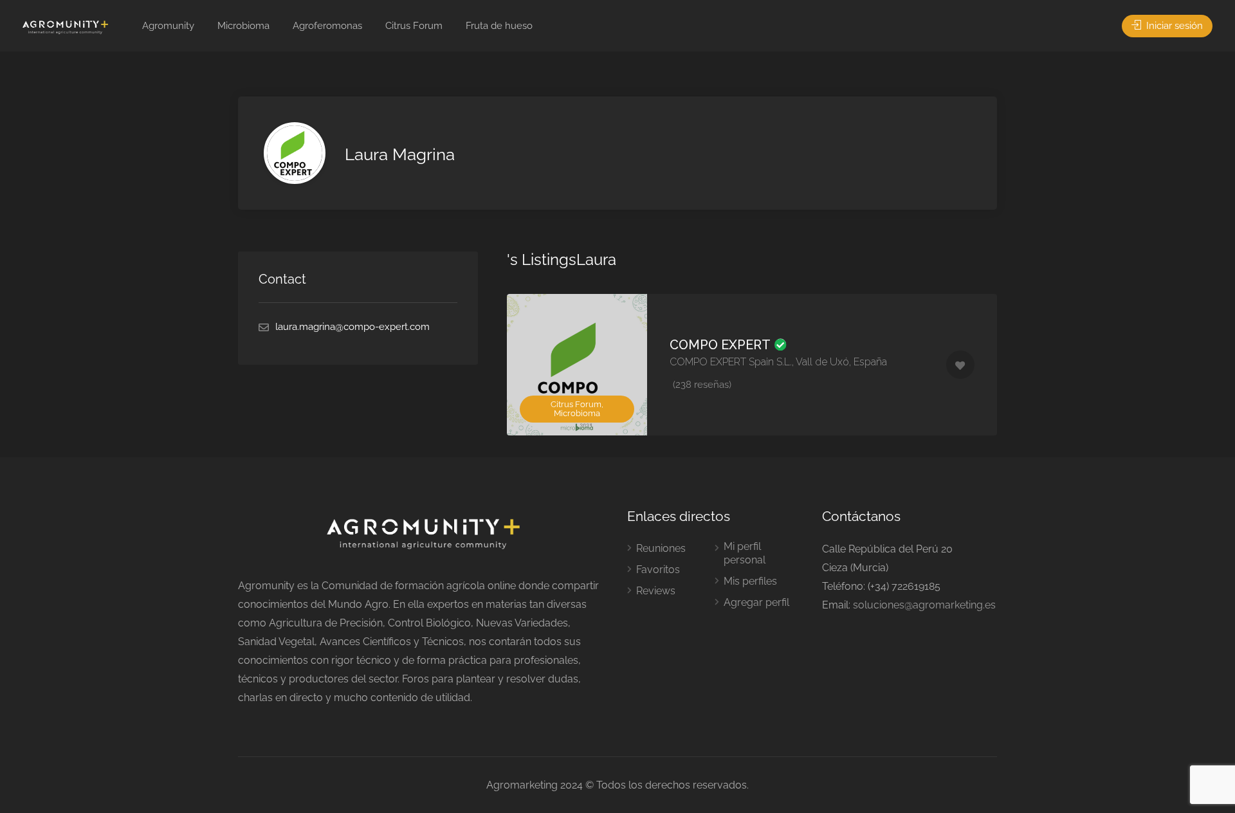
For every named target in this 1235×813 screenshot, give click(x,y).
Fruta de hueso (499, 26)
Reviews (655, 591)
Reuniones (661, 548)
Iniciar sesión (1173, 26)
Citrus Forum (414, 26)
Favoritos (658, 569)
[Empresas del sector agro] (65, 27)
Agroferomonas (327, 26)
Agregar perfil (756, 602)
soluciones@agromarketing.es (924, 605)
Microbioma (243, 26)
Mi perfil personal (744, 553)
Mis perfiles (750, 581)
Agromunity (168, 26)
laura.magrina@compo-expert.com (352, 327)
